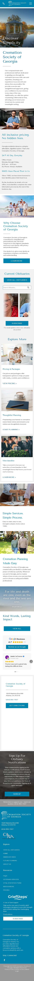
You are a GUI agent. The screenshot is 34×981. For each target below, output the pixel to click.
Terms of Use (19, 969)
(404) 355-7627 (12, 700)
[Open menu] (30, 3)
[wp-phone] (3, 4)
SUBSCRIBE (18, 919)
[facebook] (4, 960)
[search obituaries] (28, 288)
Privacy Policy (9, 969)
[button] (2, 661)
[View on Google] (7, 657)
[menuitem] (17, 849)
